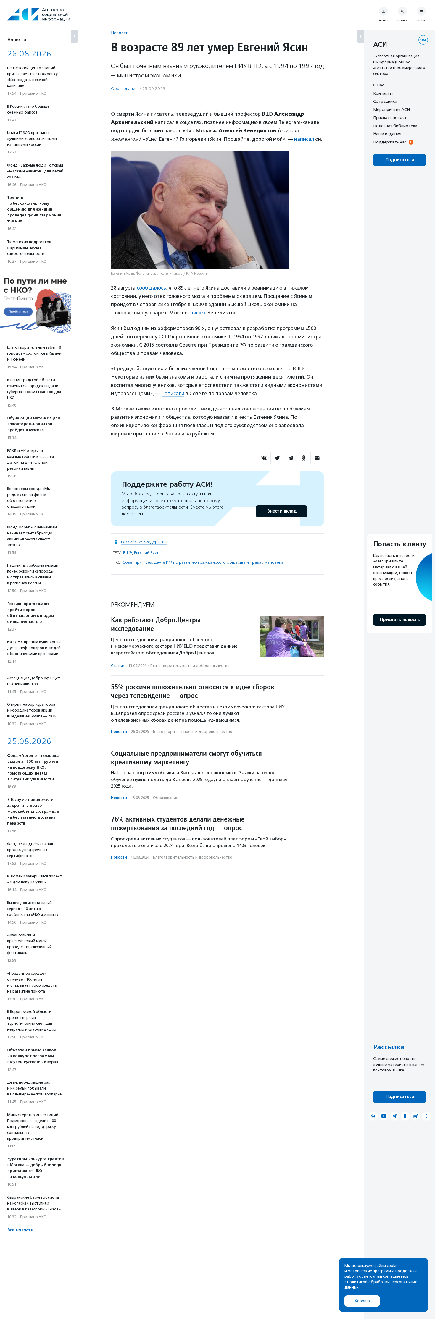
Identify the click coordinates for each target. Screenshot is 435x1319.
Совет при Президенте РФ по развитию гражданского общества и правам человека (203, 562)
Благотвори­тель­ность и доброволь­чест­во (190, 665)
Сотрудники (385, 101)
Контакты (383, 93)
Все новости (20, 1230)
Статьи (117, 665)
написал (304, 139)
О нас (378, 85)
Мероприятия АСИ (391, 109)
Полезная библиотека (395, 125)
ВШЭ (127, 552)
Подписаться (399, 160)
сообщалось (151, 288)
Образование (124, 88)
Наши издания (387, 133)
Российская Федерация (144, 541)
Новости (119, 32)
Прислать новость (391, 117)
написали (173, 393)
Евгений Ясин (147, 552)
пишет (198, 313)
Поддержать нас (389, 142)
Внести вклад (282, 511)
